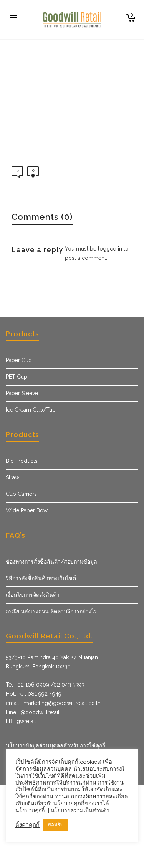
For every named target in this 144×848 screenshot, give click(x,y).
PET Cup (16, 377)
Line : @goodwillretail (33, 712)
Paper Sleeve (22, 393)
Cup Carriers (21, 494)
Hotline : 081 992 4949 (33, 694)
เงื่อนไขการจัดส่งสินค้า (33, 595)
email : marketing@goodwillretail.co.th (53, 703)
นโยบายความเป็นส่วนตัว (80, 810)
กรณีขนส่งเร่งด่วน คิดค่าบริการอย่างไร (51, 611)
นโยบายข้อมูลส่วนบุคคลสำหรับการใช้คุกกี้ (55, 745)
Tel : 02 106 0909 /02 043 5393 (45, 685)
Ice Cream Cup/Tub (31, 410)
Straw (12, 477)
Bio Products (22, 461)
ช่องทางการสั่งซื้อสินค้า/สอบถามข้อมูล (51, 562)
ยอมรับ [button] (55, 825)
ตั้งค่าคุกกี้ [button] (27, 824)
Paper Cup (19, 360)
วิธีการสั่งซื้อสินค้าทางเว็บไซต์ (41, 578)
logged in (110, 249)
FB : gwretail (21, 721)
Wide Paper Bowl (27, 510)
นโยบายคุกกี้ (30, 810)
